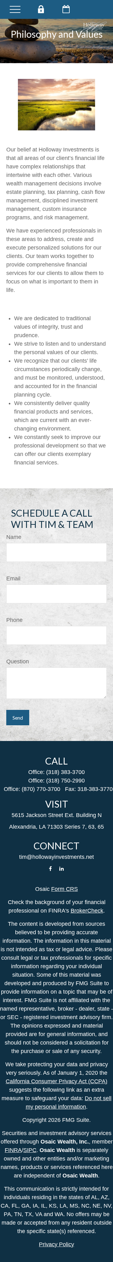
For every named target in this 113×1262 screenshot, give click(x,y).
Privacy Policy (56, 1244)
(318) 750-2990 (65, 780)
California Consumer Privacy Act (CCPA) (56, 1081)
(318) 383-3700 (65, 772)
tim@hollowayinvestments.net (56, 857)
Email (13, 578)
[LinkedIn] (61, 868)
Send (18, 718)
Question (17, 661)
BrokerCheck (87, 911)
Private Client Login (40, 9)
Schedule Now (66, 9)
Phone (14, 620)
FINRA (13, 1150)
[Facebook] (50, 868)
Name (13, 537)
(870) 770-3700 (41, 789)
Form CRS (64, 889)
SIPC (29, 1150)
